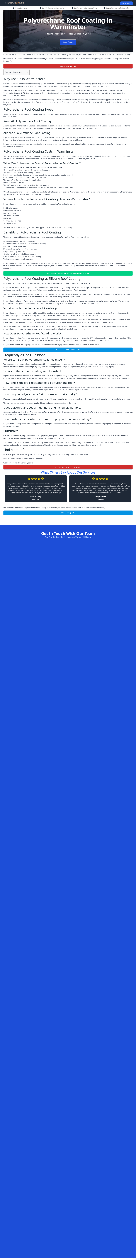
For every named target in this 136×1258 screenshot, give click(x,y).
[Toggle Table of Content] (25, 72)
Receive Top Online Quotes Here (68, 467)
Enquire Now (68, 519)
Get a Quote (68, 42)
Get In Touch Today (68, 66)
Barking (31, 463)
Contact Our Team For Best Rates (68, 350)
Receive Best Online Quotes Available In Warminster (68, 273)
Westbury (7, 463)
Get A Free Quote (68, 513)
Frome (14, 463)
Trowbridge (22, 463)
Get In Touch (126, 3)
